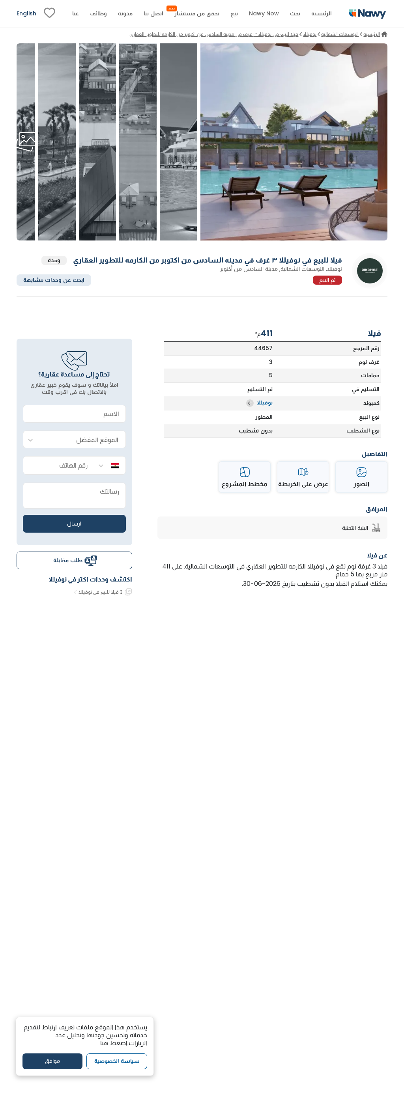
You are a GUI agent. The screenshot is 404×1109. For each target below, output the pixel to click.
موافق (52, 1061)
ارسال (74, 523)
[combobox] (82, 440)
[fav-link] (49, 14)
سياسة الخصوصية (117, 1061)
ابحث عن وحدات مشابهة (53, 280)
